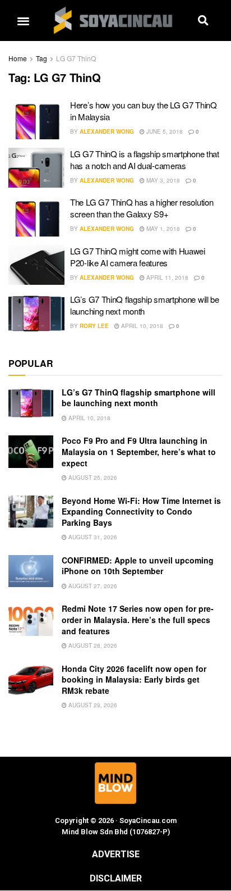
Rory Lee (94, 326)
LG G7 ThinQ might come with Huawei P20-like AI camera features (137, 257)
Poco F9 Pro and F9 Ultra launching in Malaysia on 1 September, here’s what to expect (139, 451)
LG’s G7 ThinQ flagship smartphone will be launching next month (144, 305)
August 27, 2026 (92, 586)
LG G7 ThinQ (76, 58)
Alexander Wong (107, 131)
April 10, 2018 (141, 326)
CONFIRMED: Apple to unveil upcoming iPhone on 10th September (138, 565)
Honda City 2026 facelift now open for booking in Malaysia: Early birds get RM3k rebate (134, 679)
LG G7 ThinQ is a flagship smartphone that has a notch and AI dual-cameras (144, 159)
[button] (23, 20)
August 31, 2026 (92, 537)
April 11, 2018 (166, 277)
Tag (41, 58)
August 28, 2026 (92, 645)
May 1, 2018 (162, 229)
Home (17, 58)
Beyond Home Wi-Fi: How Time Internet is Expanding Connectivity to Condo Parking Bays (141, 511)
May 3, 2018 (162, 180)
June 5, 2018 (164, 131)
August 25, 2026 (92, 477)
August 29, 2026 (92, 705)
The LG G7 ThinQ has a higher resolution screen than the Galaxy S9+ (141, 208)
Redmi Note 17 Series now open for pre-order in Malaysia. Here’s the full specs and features (138, 619)
